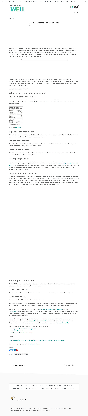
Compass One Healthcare (46, 309)
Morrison (59, 309)
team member (32, 321)
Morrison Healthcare (34, 344)
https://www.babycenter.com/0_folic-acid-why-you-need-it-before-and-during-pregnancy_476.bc (37, 340)
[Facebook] (10, 350)
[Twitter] (12, 350)
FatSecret (18, 127)
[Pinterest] (17, 350)
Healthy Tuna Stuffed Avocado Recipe (21, 333)
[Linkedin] (15, 350)
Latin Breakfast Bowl (16, 331)
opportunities (15, 311)
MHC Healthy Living (21, 354)
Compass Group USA (48, 319)
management (42, 321)
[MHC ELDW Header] (18, 12)
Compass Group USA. (63, 323)
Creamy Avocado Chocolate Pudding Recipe (23, 329)
